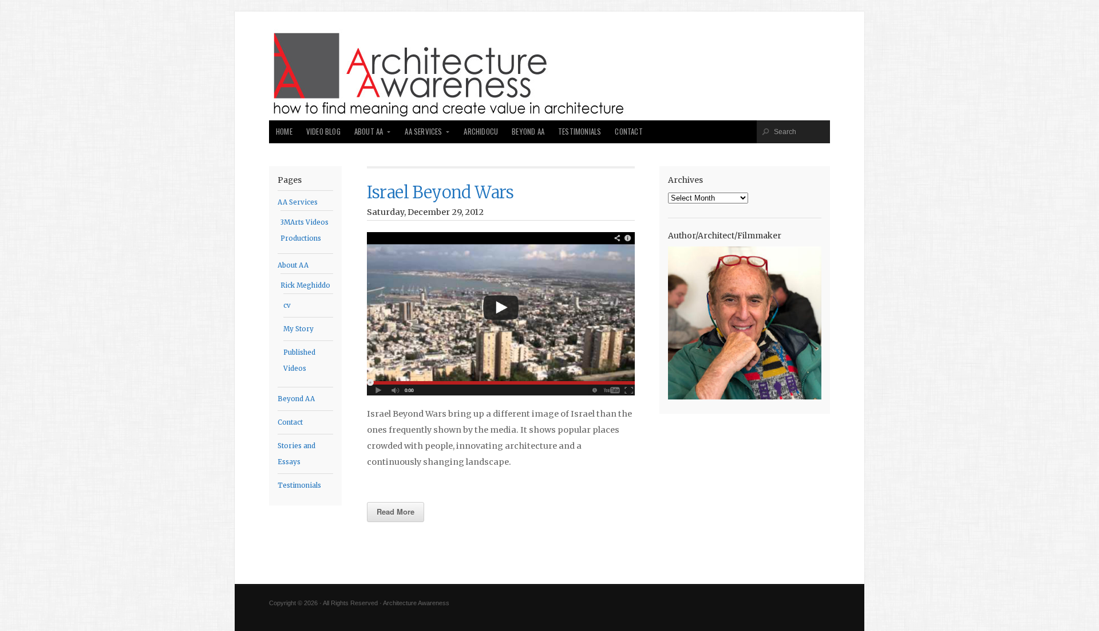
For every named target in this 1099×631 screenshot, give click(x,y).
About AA (369, 131)
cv (287, 305)
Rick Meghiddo (305, 285)
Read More (395, 511)
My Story (298, 329)
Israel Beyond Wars (440, 192)
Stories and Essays (296, 454)
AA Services (423, 131)
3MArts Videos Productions (304, 230)
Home (284, 131)
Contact (628, 131)
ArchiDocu (481, 131)
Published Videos (299, 360)
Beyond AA (528, 131)
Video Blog (323, 131)
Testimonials (579, 131)
